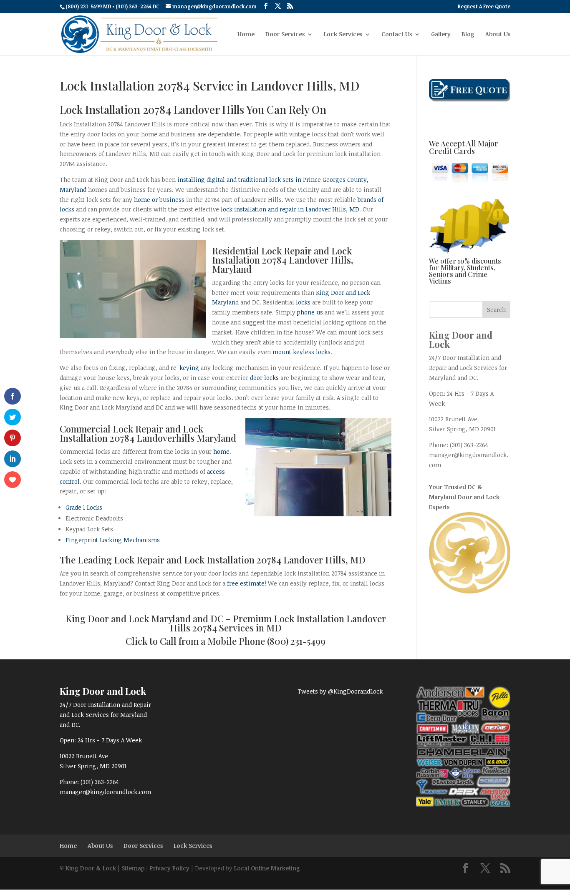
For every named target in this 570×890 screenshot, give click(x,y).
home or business (159, 200)
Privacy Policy (169, 868)
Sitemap (132, 868)
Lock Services (343, 34)
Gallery (441, 34)
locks (303, 302)
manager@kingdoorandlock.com (105, 792)
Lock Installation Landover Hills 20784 (278, 623)
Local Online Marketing (267, 868)
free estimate (246, 583)
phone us (310, 312)
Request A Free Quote (484, 7)
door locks (264, 378)
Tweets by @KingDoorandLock (340, 691)
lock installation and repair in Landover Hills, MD (290, 209)
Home (246, 34)
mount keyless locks (301, 352)
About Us (497, 34)
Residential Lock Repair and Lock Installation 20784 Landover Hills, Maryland (282, 259)
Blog (468, 34)
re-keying (185, 368)
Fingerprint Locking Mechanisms (113, 540)
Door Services (285, 34)
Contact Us (396, 34)
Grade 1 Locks (84, 507)
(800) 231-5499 (296, 641)
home (221, 451)
